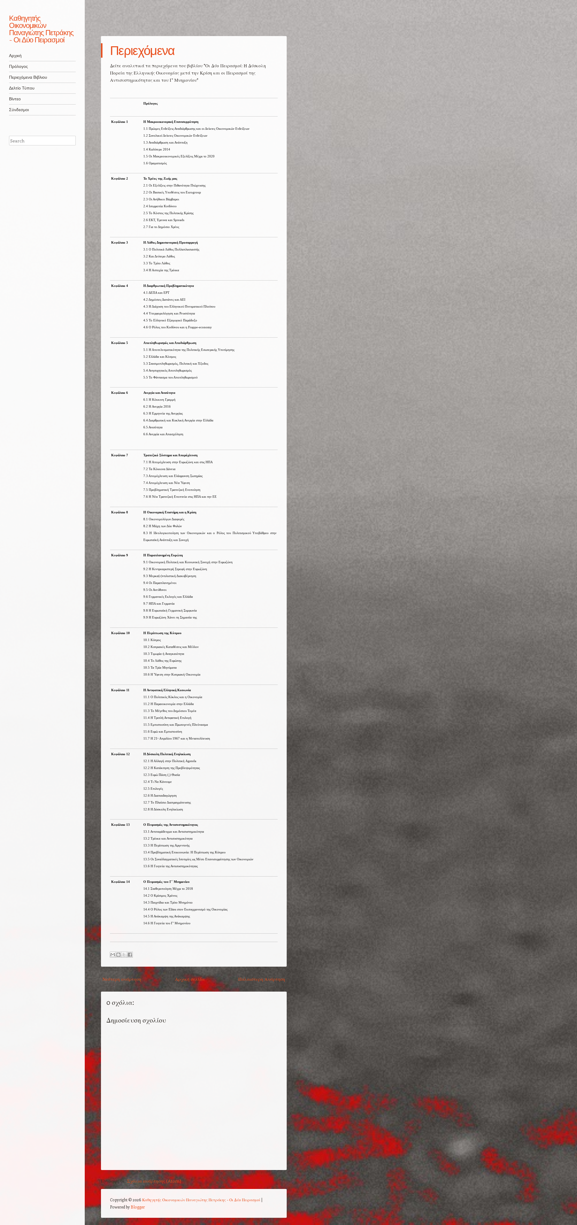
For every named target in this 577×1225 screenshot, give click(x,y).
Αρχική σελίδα (190, 979)
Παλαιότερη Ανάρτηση (261, 979)
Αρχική (15, 55)
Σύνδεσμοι (19, 109)
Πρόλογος (18, 66)
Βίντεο (15, 99)
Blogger (138, 1206)
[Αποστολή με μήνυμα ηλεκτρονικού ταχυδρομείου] (113, 955)
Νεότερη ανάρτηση (121, 979)
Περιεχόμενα (142, 50)
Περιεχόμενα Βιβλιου (28, 77)
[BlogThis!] (118, 955)
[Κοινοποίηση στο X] (124, 955)
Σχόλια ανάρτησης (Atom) (154, 1181)
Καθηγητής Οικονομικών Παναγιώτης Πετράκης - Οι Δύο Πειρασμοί (41, 29)
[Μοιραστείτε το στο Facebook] (130, 955)
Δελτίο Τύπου (22, 88)
